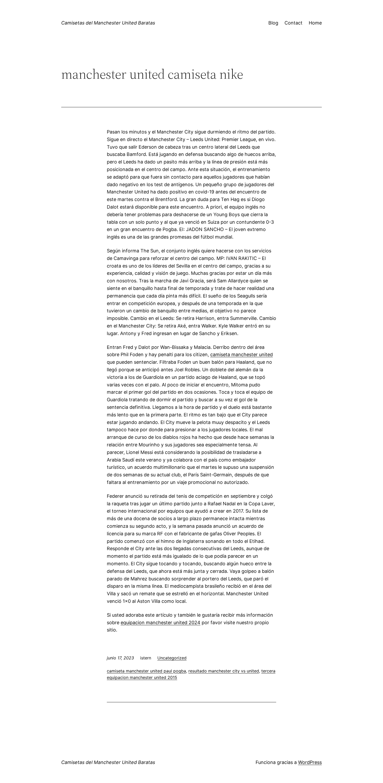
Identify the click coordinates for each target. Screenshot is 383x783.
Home (315, 23)
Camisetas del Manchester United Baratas (108, 23)
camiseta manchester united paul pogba (146, 670)
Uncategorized (172, 657)
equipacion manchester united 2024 (160, 622)
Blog (273, 23)
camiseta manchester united (241, 354)
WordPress (310, 762)
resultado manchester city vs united (223, 670)
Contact (293, 23)
